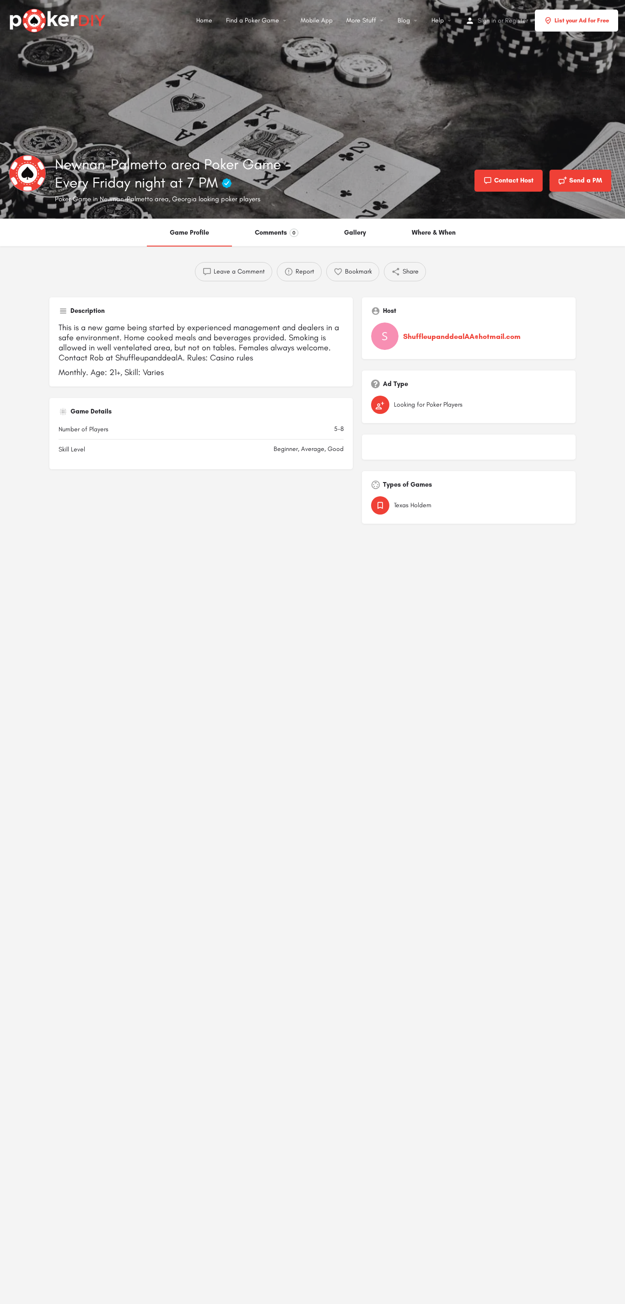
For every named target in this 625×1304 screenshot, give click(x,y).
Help (437, 20)
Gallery (355, 232)
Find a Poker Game (252, 20)
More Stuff (361, 20)
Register (516, 20)
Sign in (487, 20)
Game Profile (189, 232)
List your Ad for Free (582, 20)
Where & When (434, 232)
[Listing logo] (27, 173)
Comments (275, 232)
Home (204, 20)
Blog (404, 20)
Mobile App (317, 20)
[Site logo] (59, 19)
